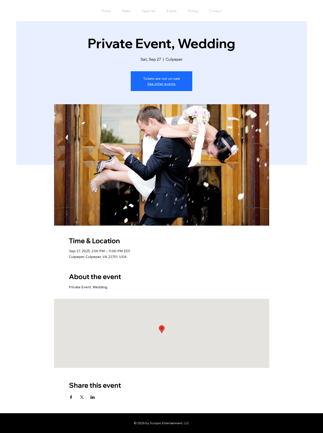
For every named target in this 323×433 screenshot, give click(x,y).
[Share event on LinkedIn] (93, 397)
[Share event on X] (82, 397)
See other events (161, 84)
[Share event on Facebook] (71, 397)
